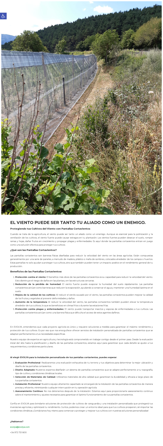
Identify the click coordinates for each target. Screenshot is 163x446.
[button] (3, 16)
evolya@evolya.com (20, 427)
